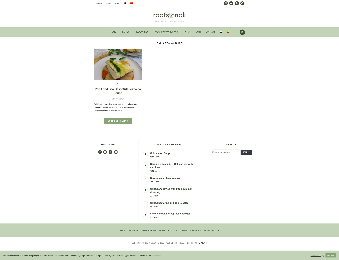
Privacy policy (211, 230)
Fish (117, 84)
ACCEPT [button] (330, 255)
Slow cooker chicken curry (165, 178)
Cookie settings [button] (317, 255)
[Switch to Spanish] (131, 3)
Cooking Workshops (167, 31)
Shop (188, 31)
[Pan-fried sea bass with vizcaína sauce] (118, 50)
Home (113, 31)
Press (108, 3)
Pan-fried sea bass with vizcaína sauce (118, 91)
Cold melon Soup (160, 153)
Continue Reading (118, 121)
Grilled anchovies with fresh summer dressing (171, 190)
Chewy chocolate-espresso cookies (170, 213)
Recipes (125, 31)
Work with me (149, 230)
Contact (117, 3)
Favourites (142, 31)
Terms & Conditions (190, 230)
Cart (198, 31)
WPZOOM (203, 243)
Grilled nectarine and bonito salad (169, 203)
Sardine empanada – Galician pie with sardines (171, 165)
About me (99, 3)
